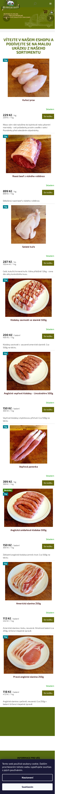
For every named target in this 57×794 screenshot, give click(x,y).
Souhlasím (27, 786)
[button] (4, 18)
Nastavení (27, 777)
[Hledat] (35, 4)
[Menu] (50, 4)
